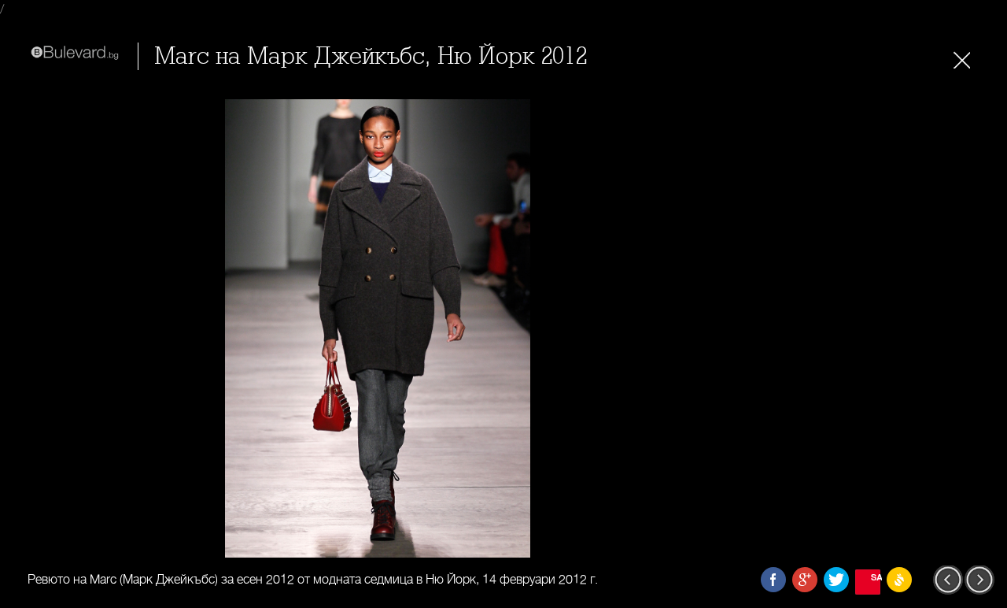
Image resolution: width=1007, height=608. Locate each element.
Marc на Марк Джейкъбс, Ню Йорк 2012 (370, 56)
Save (875, 577)
